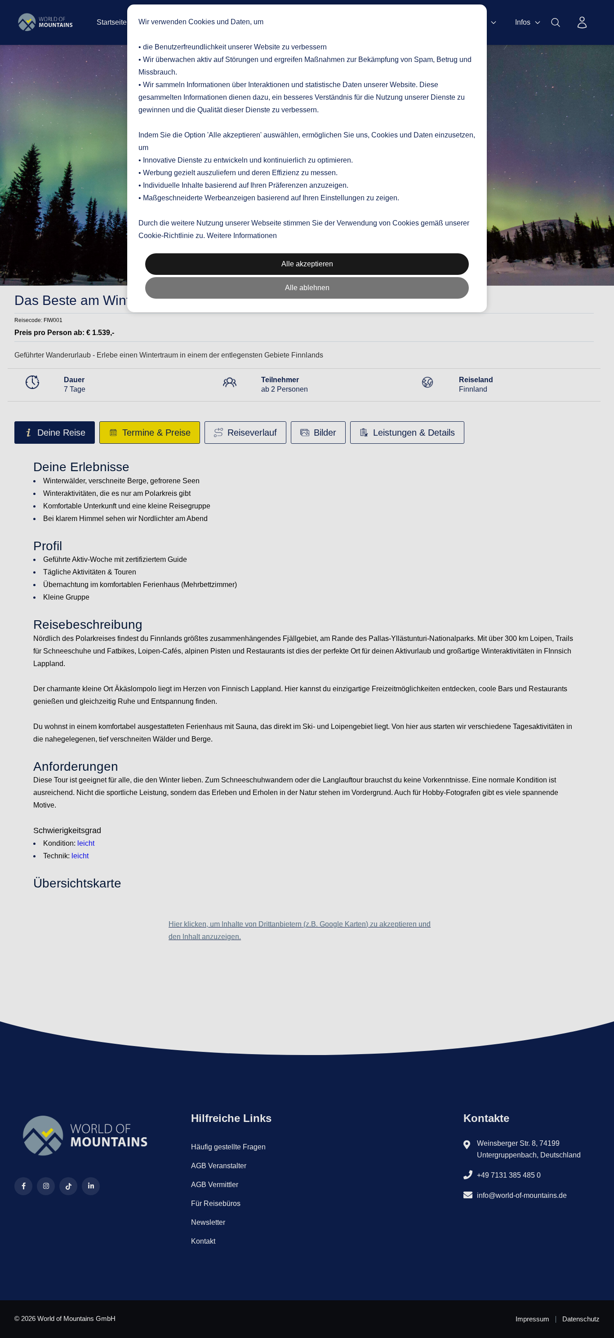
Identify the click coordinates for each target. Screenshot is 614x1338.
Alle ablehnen (307, 287)
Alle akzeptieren (307, 264)
